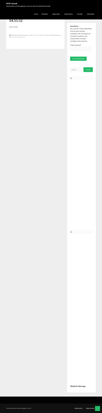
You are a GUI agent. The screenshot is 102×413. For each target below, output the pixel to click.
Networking (68, 14)
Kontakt (79, 14)
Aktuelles (45, 14)
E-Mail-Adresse (75, 45)
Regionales (56, 14)
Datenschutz (90, 408)
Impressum (78, 408)
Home (36, 14)
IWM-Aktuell (11, 3)
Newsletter (90, 14)
